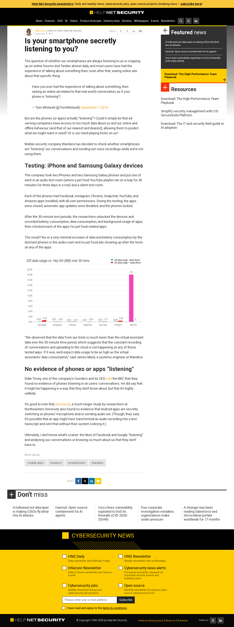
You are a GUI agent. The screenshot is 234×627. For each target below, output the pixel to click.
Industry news (112, 20)
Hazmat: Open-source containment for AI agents (190, 51)
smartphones (76, 463)
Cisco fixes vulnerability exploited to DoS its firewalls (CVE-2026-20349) (115, 513)
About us (170, 620)
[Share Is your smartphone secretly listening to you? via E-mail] (140, 31)
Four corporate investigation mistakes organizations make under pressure (157, 513)
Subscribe (125, 599)
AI (66, 20)
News (39, 20)
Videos (74, 20)
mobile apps (36, 463)
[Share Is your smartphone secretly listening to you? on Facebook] (121, 31)
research (55, 463)
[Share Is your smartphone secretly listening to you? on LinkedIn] (134, 31)
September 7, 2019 (94, 107)
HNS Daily (76, 556)
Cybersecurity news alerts (145, 568)
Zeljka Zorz (40, 30)
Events (155, 20)
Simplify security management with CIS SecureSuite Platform (189, 113)
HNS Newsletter (137, 556)
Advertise (183, 620)
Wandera (97, 463)
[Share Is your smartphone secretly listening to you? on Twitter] (127, 31)
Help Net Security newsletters (52, 4)
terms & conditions (115, 608)
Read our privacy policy (151, 620)
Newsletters (168, 20)
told (109, 378)
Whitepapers (141, 20)
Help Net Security (117, 620)
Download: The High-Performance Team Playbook (191, 75)
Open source (134, 585)
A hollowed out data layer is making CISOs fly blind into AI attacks (31, 511)
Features (50, 20)
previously (63, 404)
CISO (60, 20)
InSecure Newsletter (84, 568)
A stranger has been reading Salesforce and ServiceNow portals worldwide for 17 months (202, 513)
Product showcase (90, 20)
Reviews (127, 20)
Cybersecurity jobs (83, 585)
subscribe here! (191, 4)
